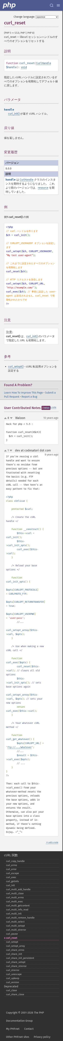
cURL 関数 (11, 855)
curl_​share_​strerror (16, 966)
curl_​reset (11, 938)
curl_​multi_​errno (15, 897)
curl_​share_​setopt (15, 962)
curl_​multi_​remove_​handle (20, 917)
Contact (29, 1028)
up (6, 418)
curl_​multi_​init (14, 913)
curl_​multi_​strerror (16, 929)
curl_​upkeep (12, 978)
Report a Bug (29, 396)
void (24, 67)
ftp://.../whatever (19, 747)
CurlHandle (43, 63)
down (11, 418)
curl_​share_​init (14, 954)
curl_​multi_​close (15, 893)
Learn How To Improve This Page (23, 392)
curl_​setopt (12, 942)
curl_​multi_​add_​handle (18, 889)
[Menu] (58, 5)
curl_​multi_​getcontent (18, 905)
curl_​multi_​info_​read (17, 909)
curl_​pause (12, 933)
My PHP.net (12, 1028)
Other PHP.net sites (17, 1036)
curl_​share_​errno (15, 950)
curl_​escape (12, 873)
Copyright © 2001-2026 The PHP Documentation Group (25, 1016)
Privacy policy (42, 1036)
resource (43, 187)
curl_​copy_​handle (15, 861)
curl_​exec (11, 877)
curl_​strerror (12, 970)
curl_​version (12, 982)
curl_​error (11, 869)
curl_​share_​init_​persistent (20, 958)
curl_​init (10, 885)
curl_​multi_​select (15, 921)
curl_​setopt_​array (15, 946)
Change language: (24, 16)
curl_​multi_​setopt (15, 925)
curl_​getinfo (12, 881)
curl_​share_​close (15, 994)
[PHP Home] (9, 5)
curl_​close (11, 990)
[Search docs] (51, 5)
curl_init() (14, 113)
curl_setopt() (16, 366)
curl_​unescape (14, 974)
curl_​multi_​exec (14, 901)
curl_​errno (11, 865)
